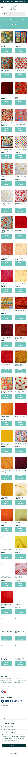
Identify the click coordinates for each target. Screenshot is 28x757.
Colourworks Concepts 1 (21, 150)
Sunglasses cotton (19, 658)
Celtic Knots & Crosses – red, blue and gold (20, 123)
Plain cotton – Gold (6, 497)
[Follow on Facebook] (2, 691)
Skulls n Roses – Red (6, 631)
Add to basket (20, 129)
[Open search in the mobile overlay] (14, 14)
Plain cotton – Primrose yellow (19, 523)
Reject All (14, 753)
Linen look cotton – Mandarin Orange (20, 338)
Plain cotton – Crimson (21, 470)
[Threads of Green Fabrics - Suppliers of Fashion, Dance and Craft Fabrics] (14, 7)
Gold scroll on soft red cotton (7, 284)
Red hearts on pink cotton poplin (19, 577)
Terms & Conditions (8, 726)
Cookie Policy (10, 742)
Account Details (7, 709)
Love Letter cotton (19, 391)
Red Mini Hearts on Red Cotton (6, 605)
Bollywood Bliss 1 (19, 45)
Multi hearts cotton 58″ (21, 443)
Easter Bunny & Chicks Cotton (20, 177)
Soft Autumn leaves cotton (20, 632)
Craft (13, 19)
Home (4, 19)
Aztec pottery (4, 45)
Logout (5, 718)
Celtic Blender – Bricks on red (21, 96)
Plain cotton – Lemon (20, 497)
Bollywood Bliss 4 (19, 70)
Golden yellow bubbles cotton (21, 284)
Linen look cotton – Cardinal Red (6, 338)
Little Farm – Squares (6, 391)
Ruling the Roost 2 (19, 604)
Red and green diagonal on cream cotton (6, 578)
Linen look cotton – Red (6, 365)
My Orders (5, 712)
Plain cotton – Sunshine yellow (19, 550)
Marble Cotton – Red (20, 416)
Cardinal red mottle (6, 96)
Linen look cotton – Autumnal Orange (20, 311)
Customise (14, 749)
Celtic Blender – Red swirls (6, 123)
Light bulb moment (6, 310)
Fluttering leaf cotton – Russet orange (7, 257)
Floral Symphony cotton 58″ (5, 231)
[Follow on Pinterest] (5, 691)
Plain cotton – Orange (7, 522)
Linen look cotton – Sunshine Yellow (20, 365)
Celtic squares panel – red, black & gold (6, 150)
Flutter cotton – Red (20, 230)
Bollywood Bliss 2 (5, 70)
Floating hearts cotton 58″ (21, 204)
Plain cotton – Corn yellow (6, 471)
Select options (6, 50)
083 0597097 (21, 1)
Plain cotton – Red (6, 549)
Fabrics (9, 19)
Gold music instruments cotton (20, 257)
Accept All (14, 745)
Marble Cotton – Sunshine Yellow (5, 444)
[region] (14, 743)
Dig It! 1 (3, 176)
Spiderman (4, 658)
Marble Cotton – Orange (5, 417)
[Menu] (2, 7)
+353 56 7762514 (9, 1)
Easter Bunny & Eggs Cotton (6, 204)
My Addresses (6, 715)
